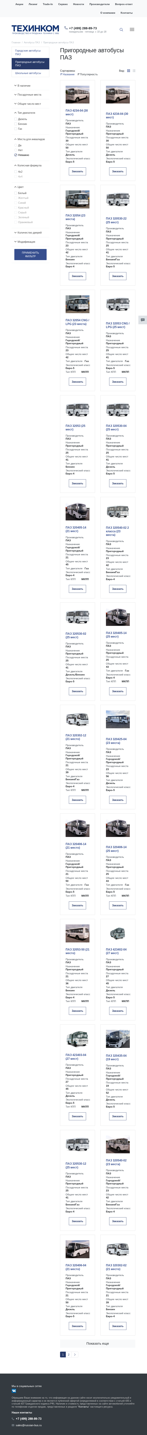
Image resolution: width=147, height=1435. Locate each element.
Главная (16, 42)
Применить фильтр (30, 254)
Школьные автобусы (28, 73)
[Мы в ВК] (14, 1391)
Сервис (63, 4)
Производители (99, 4)
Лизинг (33, 4)
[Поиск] (121, 30)
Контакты (127, 12)
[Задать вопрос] (142, 320)
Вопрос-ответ (124, 4)
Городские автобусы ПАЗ (28, 52)
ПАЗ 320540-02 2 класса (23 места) (117, 531)
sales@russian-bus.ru (29, 1425)
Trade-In (48, 4)
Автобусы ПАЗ (32, 42)
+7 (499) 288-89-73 (83, 28)
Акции (19, 4)
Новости (78, 4)
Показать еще (97, 1343)
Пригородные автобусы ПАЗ (29, 63)
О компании (107, 12)
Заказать (77, 171)
